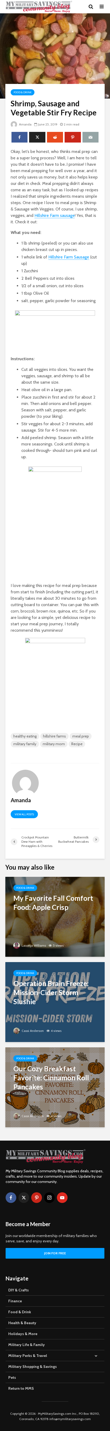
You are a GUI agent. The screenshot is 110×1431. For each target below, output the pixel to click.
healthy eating (25, 736)
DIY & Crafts (18, 1290)
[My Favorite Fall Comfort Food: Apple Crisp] (55, 916)
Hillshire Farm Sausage (68, 257)
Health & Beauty (22, 1322)
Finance (15, 1301)
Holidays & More (22, 1333)
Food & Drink (23, 92)
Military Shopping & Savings (32, 1366)
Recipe (76, 743)
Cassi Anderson (32, 1031)
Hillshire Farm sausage (54, 215)
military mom (54, 743)
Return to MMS (21, 1388)
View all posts (24, 814)
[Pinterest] (36, 1197)
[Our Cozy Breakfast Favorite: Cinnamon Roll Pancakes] (55, 1086)
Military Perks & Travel (27, 1355)
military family (24, 743)
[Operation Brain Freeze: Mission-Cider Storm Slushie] (55, 1001)
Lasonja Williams (33, 945)
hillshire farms (54, 736)
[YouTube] (62, 1197)
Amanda (25, 124)
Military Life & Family (26, 1344)
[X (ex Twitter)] (23, 1197)
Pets (12, 1377)
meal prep (80, 736)
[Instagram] (49, 1197)
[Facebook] (11, 1197)
